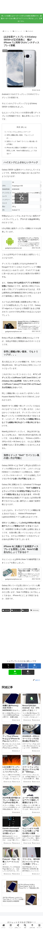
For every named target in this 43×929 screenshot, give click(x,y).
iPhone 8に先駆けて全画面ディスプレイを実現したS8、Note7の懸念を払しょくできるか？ (22, 150)
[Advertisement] (21, 635)
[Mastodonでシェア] (16, 705)
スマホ (26, 610)
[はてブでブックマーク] (35, 711)
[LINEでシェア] (7, 717)
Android (6, 610)
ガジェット (16, 610)
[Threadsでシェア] (16, 711)
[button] (28, 672)
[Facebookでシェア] (7, 711)
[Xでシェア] (7, 705)
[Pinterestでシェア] (16, 717)
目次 (18, 127)
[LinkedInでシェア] (26, 717)
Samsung (35, 610)
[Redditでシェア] (26, 711)
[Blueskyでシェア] (26, 705)
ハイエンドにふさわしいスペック (19, 132)
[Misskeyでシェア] (35, 705)
